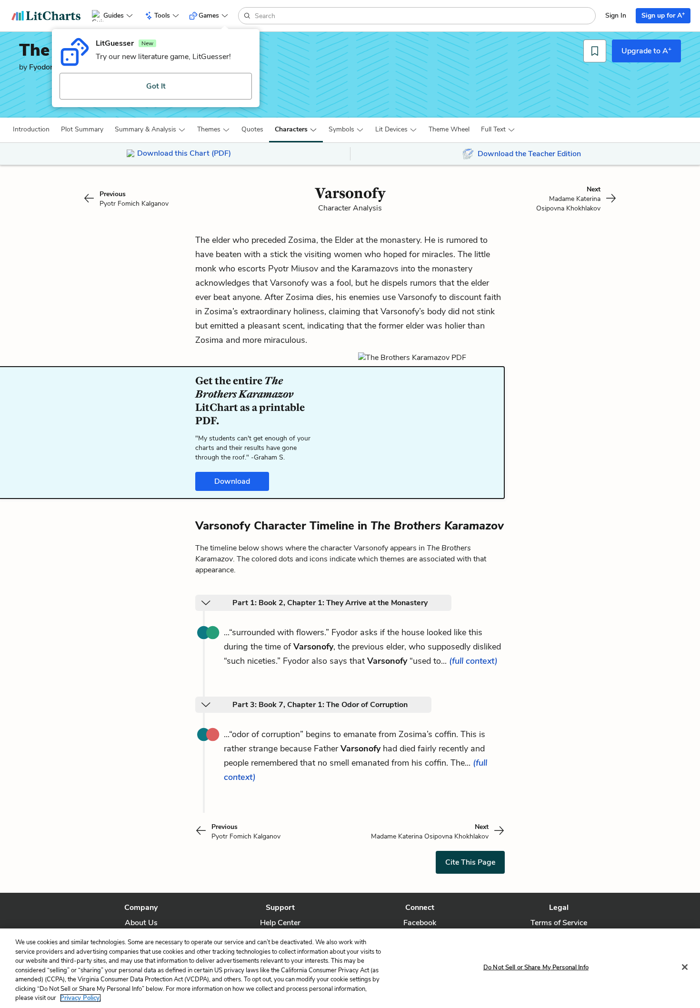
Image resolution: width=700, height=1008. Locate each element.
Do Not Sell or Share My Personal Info (536, 967)
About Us (141, 923)
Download (232, 481)
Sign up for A (663, 15)
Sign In (615, 15)
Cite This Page (470, 862)
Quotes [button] (252, 129)
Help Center (280, 923)
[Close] (684, 967)
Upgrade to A (646, 50)
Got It (156, 86)
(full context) (473, 661)
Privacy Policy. (80, 998)
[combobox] (424, 16)
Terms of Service (558, 923)
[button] (31, 129)
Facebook (419, 923)
